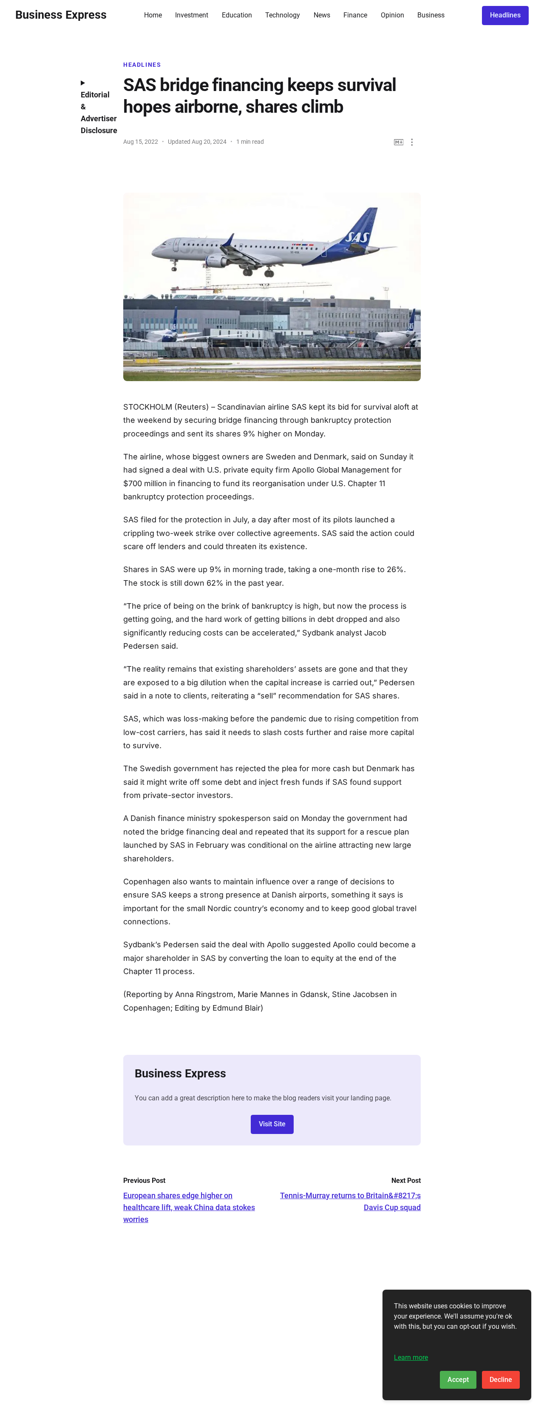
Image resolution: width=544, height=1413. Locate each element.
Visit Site (272, 1124)
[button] (412, 142)
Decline (501, 1380)
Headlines (505, 15)
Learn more (411, 1357)
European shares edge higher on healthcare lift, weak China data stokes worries (189, 1207)
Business (431, 15)
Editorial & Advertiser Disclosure (95, 112)
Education (237, 15)
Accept (458, 1380)
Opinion (392, 15)
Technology (282, 15)
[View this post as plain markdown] (399, 142)
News (322, 15)
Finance (355, 15)
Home (153, 15)
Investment (191, 15)
